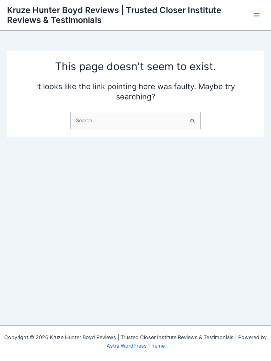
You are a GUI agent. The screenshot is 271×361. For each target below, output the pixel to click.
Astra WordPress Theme (136, 346)
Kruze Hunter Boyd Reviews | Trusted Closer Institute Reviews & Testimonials (114, 15)
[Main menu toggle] (256, 15)
